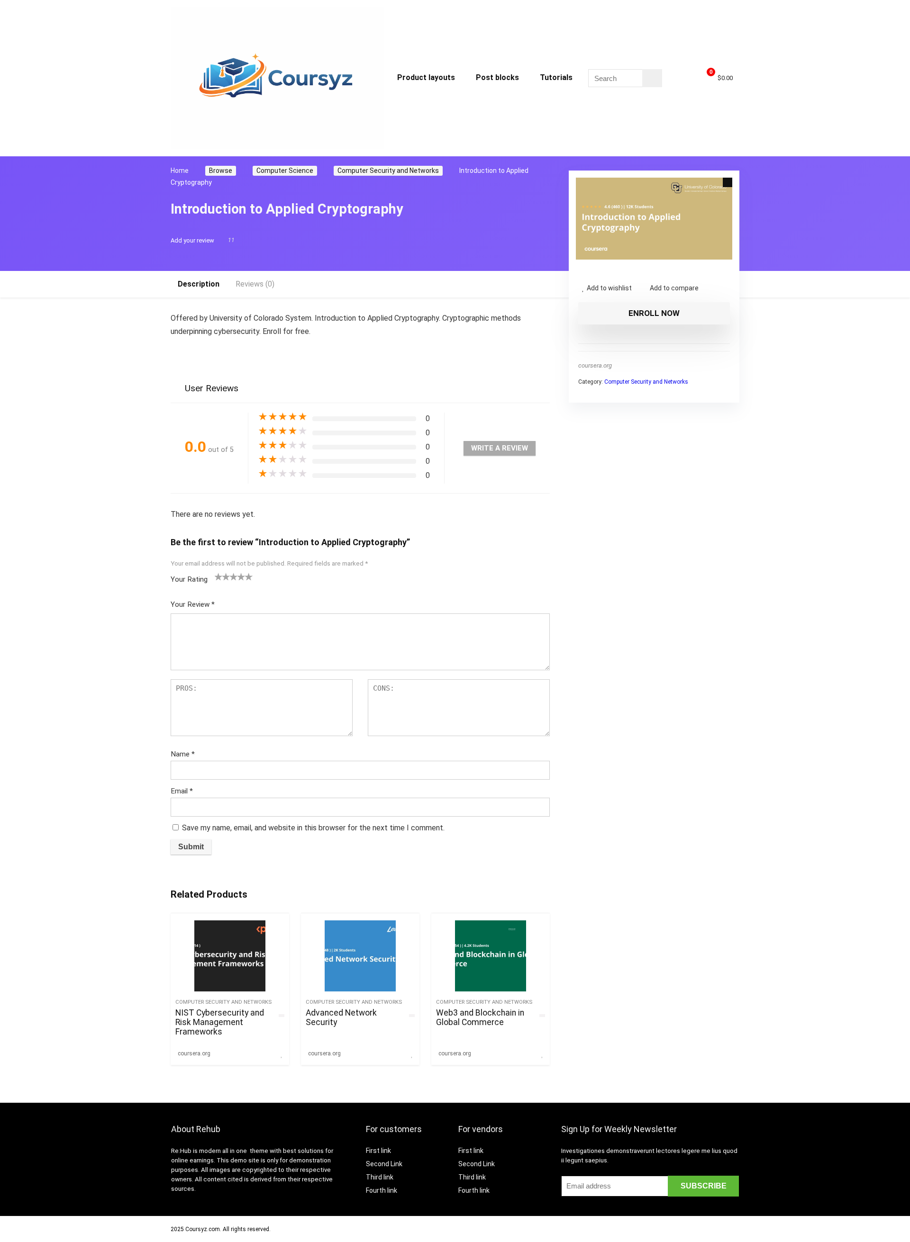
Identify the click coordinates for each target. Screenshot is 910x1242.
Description (198, 283)
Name (183, 754)
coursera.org (595, 365)
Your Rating (189, 579)
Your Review (193, 604)
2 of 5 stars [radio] (222, 576)
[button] (727, 182)
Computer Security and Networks (388, 170)
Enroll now (654, 313)
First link (378, 1150)
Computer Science (284, 170)
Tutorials (556, 77)
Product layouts (426, 77)
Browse (220, 170)
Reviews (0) (255, 283)
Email (182, 791)
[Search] (652, 78)
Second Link (384, 1164)
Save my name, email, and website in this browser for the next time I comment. (313, 827)
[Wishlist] (681, 78)
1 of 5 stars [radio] (218, 576)
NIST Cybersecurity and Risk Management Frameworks (219, 1022)
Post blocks (497, 77)
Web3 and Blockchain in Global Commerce (480, 1017)
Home (180, 170)
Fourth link (381, 1190)
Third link (379, 1177)
